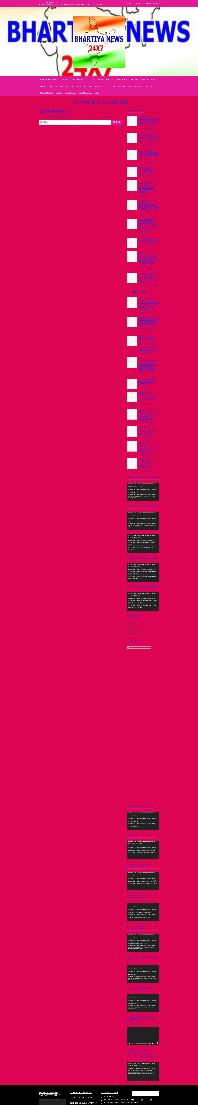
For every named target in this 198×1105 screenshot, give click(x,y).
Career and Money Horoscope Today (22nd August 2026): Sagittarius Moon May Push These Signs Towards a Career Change (148, 364)
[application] (143, 492)
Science (66, 80)
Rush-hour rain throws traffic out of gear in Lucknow (148, 241)
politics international (50, 80)
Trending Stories (135, 86)
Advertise (147, 4)
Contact (137, 4)
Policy (155, 4)
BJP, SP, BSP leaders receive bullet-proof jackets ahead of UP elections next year (149, 138)
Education (64, 86)
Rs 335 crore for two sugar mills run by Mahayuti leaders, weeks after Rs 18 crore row (149, 121)
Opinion (91, 80)
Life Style (134, 80)
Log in (130, 622)
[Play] (129, 1043)
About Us (128, 4)
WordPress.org (134, 633)
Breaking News (85, 93)
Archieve (53, 86)
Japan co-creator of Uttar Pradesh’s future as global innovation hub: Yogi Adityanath (149, 278)
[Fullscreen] (157, 1043)
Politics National (148, 80)
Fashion (87, 86)
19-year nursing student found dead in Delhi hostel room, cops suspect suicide (149, 155)
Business (109, 80)
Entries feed (133, 626)
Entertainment (78, 80)
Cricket (43, 86)
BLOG (72, 1097)
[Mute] (153, 1043)
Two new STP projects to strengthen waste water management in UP (148, 397)
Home (97, 93)
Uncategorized (46, 93)
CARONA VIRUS (70, 93)
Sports (100, 80)
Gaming (149, 86)
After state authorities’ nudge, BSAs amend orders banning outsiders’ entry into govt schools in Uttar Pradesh (148, 259)
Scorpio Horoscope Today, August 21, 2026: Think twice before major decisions (148, 463)
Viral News (76, 86)
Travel (112, 86)
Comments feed (134, 630)
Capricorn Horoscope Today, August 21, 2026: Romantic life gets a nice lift (148, 446)
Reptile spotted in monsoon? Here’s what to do (148, 382)
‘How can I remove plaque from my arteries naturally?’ (149, 170)
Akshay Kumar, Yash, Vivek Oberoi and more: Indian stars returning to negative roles (148, 414)
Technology (121, 80)
